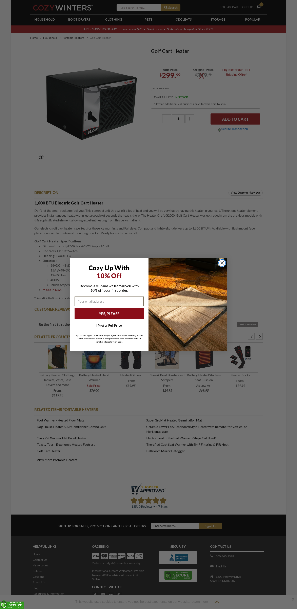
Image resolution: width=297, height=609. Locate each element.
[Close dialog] (222, 262)
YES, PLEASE (109, 313)
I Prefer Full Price (109, 325)
